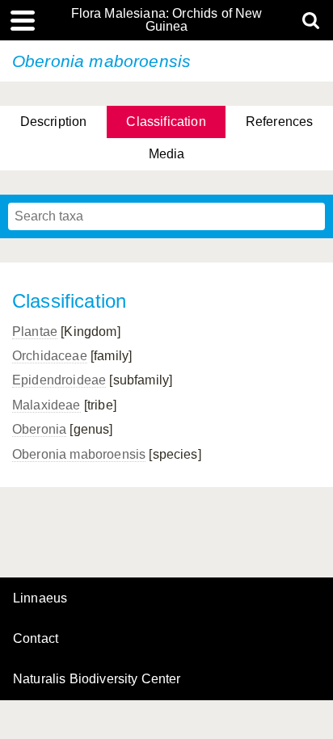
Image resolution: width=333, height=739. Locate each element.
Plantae (34, 331)
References (280, 121)
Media (167, 154)
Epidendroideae (59, 380)
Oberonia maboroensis (78, 454)
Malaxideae (46, 405)
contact (35, 638)
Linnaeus (40, 598)
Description (53, 121)
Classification (165, 121)
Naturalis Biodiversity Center (97, 679)
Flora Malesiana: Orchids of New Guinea (167, 20)
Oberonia (39, 429)
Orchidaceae (49, 356)
